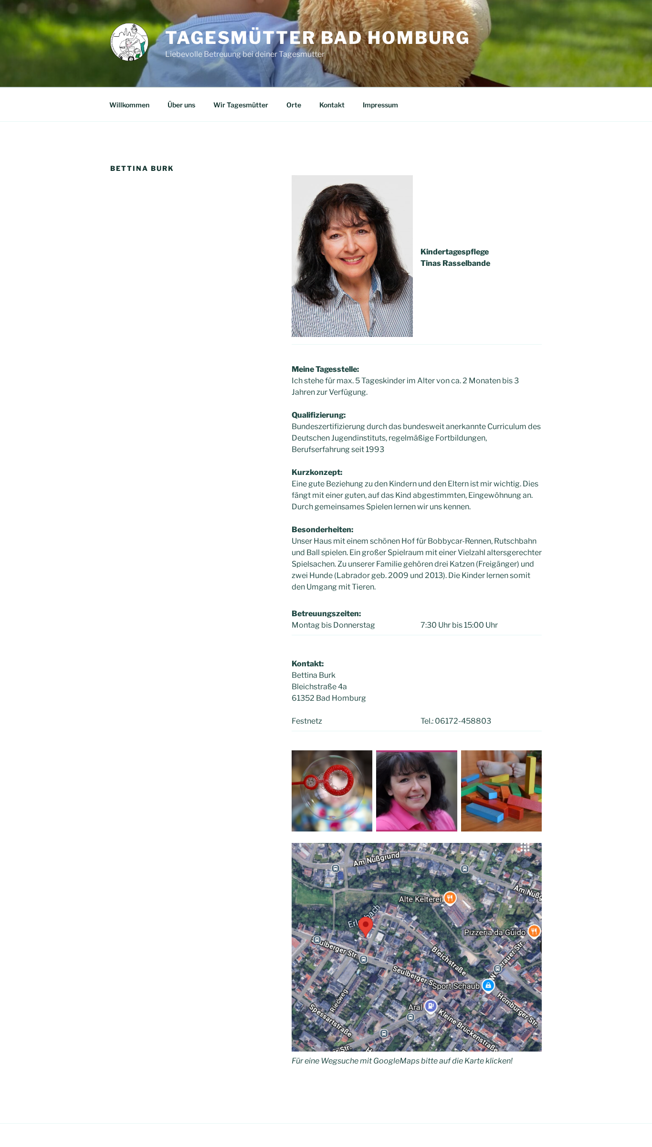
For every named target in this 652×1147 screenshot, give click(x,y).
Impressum (380, 105)
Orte (293, 105)
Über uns (181, 105)
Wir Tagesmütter (240, 105)
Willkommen (129, 105)
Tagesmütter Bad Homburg (317, 37)
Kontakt (332, 105)
